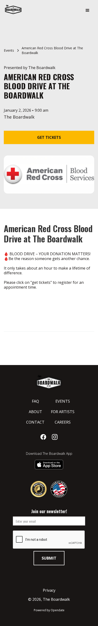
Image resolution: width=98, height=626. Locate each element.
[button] (87, 10)
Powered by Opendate (49, 610)
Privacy (49, 590)
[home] (26, 9)
